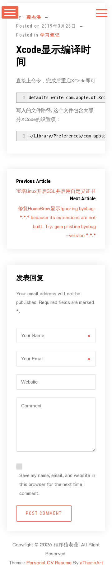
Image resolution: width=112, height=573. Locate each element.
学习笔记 (50, 35)
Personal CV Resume (49, 562)
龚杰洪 (33, 17)
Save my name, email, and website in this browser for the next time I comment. (57, 484)
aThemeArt (91, 562)
